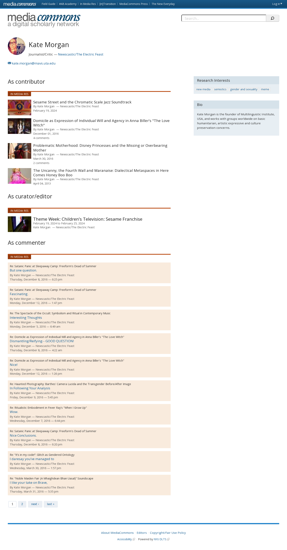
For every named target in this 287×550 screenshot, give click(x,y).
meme (265, 89)
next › (35, 504)
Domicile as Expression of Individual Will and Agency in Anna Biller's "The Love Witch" (101, 122)
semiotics (220, 89)
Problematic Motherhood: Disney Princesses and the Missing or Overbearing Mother (100, 147)
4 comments (41, 138)
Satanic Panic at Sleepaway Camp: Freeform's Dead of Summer (55, 266)
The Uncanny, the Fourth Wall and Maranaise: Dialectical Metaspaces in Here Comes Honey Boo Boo (101, 172)
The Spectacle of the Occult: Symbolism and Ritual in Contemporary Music (62, 313)
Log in (276, 4)
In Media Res (88, 4)
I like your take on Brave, (28, 482)
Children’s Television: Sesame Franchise (101, 219)
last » (50, 504)
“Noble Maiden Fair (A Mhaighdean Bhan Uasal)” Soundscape (53, 478)
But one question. (23, 270)
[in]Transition (108, 4)
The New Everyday (163, 4)
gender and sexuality (243, 89)
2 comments (41, 163)
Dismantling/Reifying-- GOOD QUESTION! (42, 341)
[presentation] (19, 107)
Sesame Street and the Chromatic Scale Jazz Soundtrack (82, 102)
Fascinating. (19, 294)
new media (203, 89)
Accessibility (124, 539)
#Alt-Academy (68, 4)
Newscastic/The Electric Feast (80, 54)
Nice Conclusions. (23, 435)
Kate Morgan (45, 106)
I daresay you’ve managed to (32, 459)
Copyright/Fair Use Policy (168, 533)
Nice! (13, 364)
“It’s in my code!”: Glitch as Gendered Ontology (44, 455)
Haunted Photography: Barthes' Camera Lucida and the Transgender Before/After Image (72, 384)
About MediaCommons (117, 533)
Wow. (14, 411)
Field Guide (48, 4)
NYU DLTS (160, 539)
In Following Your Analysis (30, 388)
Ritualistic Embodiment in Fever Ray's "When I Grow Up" (50, 407)
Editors (142, 533)
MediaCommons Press (133, 4)
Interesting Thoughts (26, 317)
